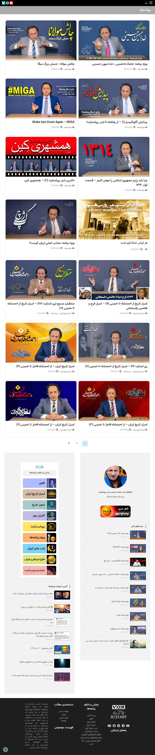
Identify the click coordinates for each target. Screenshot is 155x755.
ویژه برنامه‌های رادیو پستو (91, 738)
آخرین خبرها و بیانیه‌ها (58, 586)
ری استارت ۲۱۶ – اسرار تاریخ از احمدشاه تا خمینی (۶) (116, 366)
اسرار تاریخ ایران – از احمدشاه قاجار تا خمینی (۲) (45, 424)
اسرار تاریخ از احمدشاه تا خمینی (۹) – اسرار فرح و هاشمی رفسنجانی (118, 306)
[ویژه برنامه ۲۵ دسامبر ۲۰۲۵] (138, 534)
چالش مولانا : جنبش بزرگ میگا (56, 64)
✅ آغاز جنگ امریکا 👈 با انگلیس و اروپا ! (37, 607)
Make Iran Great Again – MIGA (53, 122)
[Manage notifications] (5, 749)
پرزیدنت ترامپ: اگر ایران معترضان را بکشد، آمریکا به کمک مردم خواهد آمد (33, 634)
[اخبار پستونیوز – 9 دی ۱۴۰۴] (62, 649)
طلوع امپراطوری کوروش (91, 734)
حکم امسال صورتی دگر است (91, 742)
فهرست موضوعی (63, 727)
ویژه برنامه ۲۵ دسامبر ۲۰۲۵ (118, 533)
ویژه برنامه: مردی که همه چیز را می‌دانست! (112, 588)
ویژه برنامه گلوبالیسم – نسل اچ (116, 560)
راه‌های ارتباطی (118, 730)
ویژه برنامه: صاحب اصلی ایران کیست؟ (52, 243)
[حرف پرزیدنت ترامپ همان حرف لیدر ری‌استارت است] (62, 595)
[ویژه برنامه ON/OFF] (138, 548)
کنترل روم (91, 722)
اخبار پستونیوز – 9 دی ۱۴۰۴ (42, 648)
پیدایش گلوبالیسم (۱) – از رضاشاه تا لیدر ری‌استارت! (116, 122)
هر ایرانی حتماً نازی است (134, 242)
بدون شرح (91, 725)
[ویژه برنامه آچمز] (138, 616)
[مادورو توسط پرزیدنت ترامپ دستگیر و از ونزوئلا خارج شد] (62, 622)
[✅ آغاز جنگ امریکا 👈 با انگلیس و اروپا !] (62, 608)
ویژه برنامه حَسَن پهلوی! (119, 628)
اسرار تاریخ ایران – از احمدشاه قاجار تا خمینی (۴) (45, 366)
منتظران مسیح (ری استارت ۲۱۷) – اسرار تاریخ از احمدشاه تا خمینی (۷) (41, 306)
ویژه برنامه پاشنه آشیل (120, 601)
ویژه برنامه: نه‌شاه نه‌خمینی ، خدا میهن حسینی (120, 64)
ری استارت (54, 313)
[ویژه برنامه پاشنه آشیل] (138, 602)
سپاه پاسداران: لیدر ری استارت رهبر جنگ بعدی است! (32, 675)
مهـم (64, 714)
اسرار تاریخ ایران (138, 313)
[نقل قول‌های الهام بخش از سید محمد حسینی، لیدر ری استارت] (138, 643)
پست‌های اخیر (137, 526)
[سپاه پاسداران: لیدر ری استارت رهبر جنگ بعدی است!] (62, 676)
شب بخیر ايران (91, 728)
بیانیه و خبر (63, 711)
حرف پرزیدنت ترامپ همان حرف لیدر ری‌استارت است (33, 593)
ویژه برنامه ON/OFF (121, 547)
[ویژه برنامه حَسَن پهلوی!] (138, 630)
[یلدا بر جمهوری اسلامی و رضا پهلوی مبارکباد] (62, 663)
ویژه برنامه (140, 69)
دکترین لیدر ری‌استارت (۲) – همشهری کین (49, 180)
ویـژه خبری (63, 718)
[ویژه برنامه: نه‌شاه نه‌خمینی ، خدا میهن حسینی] (138, 575)
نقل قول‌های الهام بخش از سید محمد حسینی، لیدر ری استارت (107, 642)
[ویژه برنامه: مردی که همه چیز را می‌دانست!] (138, 589)
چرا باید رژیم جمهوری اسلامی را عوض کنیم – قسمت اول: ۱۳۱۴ (116, 183)
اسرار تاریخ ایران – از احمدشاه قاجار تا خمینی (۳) (118, 424)
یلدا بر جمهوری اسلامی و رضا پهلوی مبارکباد (36, 662)
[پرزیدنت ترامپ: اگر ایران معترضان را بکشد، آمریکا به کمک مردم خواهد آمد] (62, 636)
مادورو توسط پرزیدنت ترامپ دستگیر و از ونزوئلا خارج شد (32, 621)
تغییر (91, 718)
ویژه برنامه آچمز (123, 615)
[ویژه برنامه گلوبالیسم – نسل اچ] (138, 562)
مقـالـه (63, 721)
